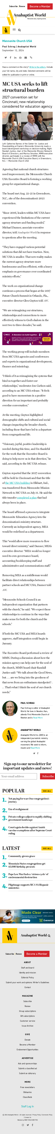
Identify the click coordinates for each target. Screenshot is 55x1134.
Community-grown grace (21, 856)
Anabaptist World (27, 46)
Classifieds (27, 1097)
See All (47, 791)
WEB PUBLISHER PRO (31, 1120)
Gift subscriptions (27, 1016)
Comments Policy (47, 1115)
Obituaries (27, 1092)
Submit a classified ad (27, 1068)
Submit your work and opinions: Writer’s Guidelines (27, 982)
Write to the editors (37, 67)
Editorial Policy (27, 977)
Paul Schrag (8, 46)
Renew (22, 6)
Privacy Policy (37, 1115)
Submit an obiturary (27, 1073)
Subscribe (13, 6)
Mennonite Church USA (17, 41)
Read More (37, 717)
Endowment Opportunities (27, 1049)
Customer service (27, 1020)
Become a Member (40, 6)
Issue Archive (27, 1025)
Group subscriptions (27, 1011)
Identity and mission (27, 972)
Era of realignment (18, 809)
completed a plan (27, 497)
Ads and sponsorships (27, 1063)
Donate (27, 1039)
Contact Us (28, 1117)
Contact (27, 987)
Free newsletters (27, 1087)
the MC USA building (17, 483)
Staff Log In (27, 1106)
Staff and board (27, 967)
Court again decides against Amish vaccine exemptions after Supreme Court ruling (30, 830)
